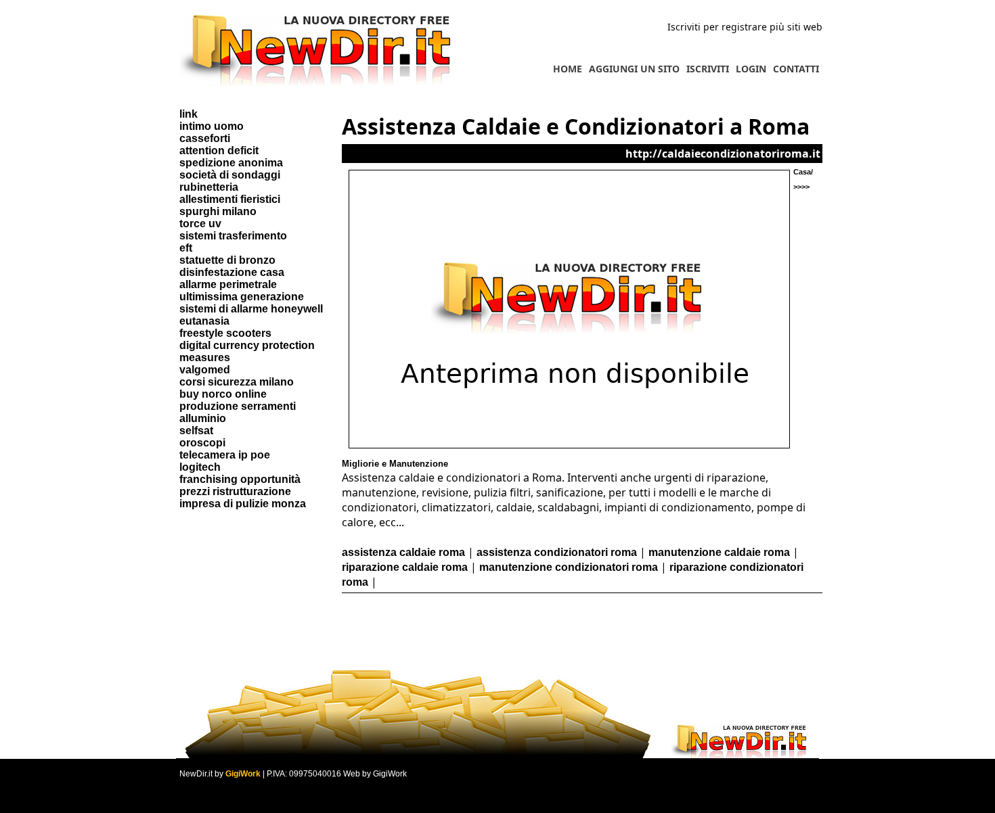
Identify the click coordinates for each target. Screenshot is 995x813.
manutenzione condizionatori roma (568, 567)
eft (185, 248)
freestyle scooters (225, 333)
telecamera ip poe (224, 455)
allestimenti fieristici (229, 199)
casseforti (204, 138)
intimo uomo (211, 126)
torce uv (200, 223)
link (188, 114)
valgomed (204, 369)
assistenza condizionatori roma (557, 552)
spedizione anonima (231, 162)
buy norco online (223, 394)
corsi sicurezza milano (236, 382)
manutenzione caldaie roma (719, 552)
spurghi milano (218, 211)
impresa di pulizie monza (242, 503)
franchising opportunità (240, 479)
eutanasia (204, 321)
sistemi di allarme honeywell (251, 309)
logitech (200, 467)
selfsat (196, 430)
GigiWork (243, 774)
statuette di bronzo (227, 260)
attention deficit (219, 150)
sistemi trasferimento (233, 235)
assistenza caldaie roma (403, 552)
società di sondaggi (229, 175)
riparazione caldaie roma (405, 567)
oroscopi (202, 442)
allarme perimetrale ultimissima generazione (241, 290)
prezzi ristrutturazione (235, 491)
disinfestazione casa (231, 272)
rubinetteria (208, 187)
